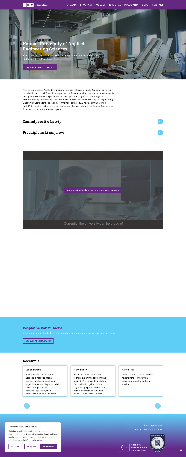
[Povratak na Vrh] (181, 450)
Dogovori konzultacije (40, 67)
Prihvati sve (48, 446)
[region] (33, 437)
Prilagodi (15, 446)
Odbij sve (31, 446)
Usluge (101, 4)
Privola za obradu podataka (149, 429)
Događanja (131, 4)
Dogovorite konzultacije (38, 341)
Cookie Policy (36, 440)
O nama (72, 4)
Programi (86, 4)
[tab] (93, 121)
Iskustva (115, 4)
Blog (145, 4)
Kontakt (157, 4)
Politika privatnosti (153, 425)
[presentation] (27, 406)
